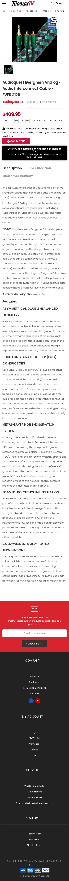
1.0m (22, 121)
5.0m (60, 121)
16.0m (38, 121)
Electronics (15, 10)
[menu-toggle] (4, 3)
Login (34, 732)
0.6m (16, 121)
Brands (34, 749)
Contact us (34, 682)
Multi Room (34, 839)
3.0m (55, 121)
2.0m (44, 121)
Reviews (34, 693)
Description (12, 168)
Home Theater (34, 797)
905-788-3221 (34, 156)
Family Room (34, 833)
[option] (34, 39)
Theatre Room (34, 845)
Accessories (32, 10)
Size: (4, 120)
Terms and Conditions (34, 687)
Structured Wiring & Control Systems (34, 803)
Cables (47, 10)
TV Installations (34, 791)
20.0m (49, 121)
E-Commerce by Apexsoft (34, 875)
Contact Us (14, 154)
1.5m (27, 121)
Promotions (35, 743)
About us (34, 676)
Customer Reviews (18, 176)
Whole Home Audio (34, 785)
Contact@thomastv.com (40, 154)
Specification (40, 168)
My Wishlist (34, 738)
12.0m (33, 121)
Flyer (34, 755)
